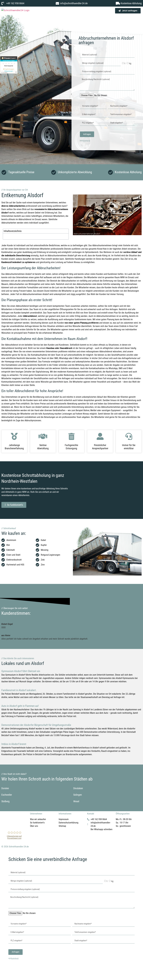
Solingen (77, 794)
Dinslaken (78, 788)
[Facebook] (4, 823)
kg (130, 63)
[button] (108, 10)
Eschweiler (6, 794)
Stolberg (5, 801)
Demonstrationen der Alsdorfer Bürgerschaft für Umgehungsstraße (36, 725)
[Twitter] (12, 823)
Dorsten (5, 788)
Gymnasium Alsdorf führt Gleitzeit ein (20, 671)
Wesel (76, 801)
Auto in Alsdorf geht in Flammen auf (20, 706)
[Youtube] (20, 823)
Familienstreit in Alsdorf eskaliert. (19, 690)
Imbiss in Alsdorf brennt (13, 744)
